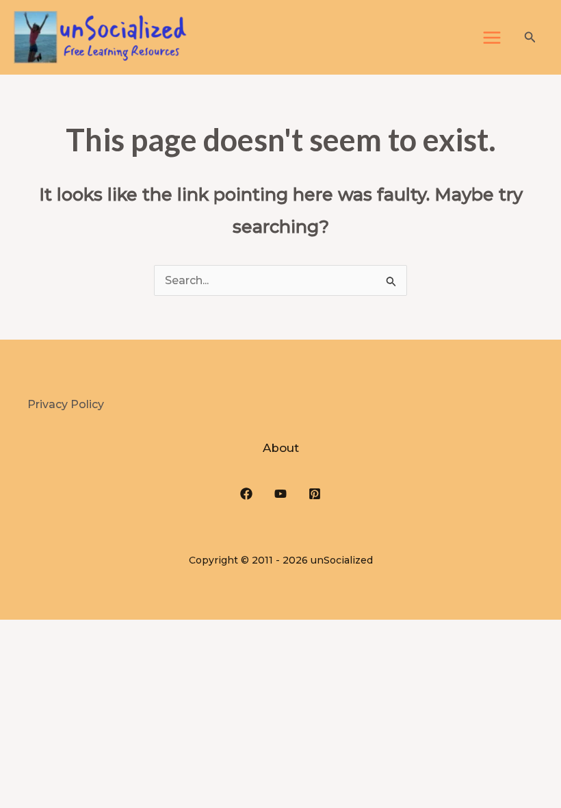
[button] (530, 38)
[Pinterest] (315, 494)
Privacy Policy (65, 404)
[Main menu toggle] (491, 37)
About (281, 448)
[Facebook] (246, 494)
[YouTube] (280, 494)
